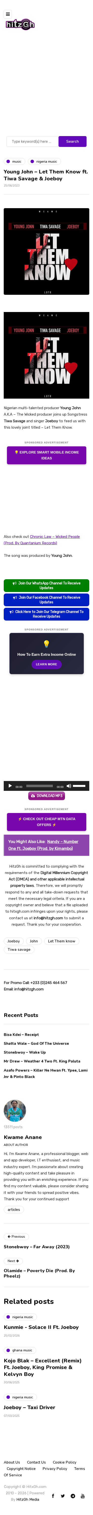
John (34, 941)
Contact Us (36, 1462)
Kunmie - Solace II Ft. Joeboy (41, 1327)
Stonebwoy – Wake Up (25, 1052)
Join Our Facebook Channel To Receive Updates (49, 599)
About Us (12, 1462)
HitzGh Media (27, 1499)
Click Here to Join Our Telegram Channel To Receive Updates (49, 614)
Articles (14, 1209)
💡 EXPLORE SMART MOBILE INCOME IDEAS (46, 455)
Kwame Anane (23, 1137)
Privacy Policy (55, 1468)
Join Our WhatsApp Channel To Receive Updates (49, 585)
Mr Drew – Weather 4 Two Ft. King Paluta (42, 1061)
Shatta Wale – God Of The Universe (36, 1043)
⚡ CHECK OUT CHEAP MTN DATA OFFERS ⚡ (46, 822)
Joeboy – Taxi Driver (29, 1407)
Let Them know (61, 941)
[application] (46, 786)
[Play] (10, 785)
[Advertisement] (46, 86)
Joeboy (14, 941)
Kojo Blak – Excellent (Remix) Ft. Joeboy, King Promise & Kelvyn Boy (43, 1367)
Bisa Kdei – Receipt (22, 1034)
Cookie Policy (64, 1462)
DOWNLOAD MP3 (49, 796)
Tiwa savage (19, 949)
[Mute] (68, 785)
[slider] (80, 785)
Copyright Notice (21, 1468)
